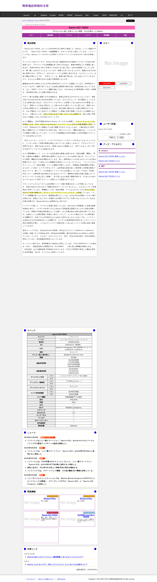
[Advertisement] (92, 5)
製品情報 (50, 35)
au (35, 15)
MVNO (61, 15)
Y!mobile (52, 15)
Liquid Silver (107, 83)
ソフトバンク (30, 20)
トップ (24, 20)
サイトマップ (31, 579)
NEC (87, 15)
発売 (41, 448)
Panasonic (78, 15)
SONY (104, 15)
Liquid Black (123, 83)
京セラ (130, 15)
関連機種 (106, 35)
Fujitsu (95, 15)
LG (122, 15)
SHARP (70, 15)
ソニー (36, 20)
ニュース (88, 35)
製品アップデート (47, 437)
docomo (26, 15)
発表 (41, 458)
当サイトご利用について (46, 579)
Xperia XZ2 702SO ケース (109, 161)
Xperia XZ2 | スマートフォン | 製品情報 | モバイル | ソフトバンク (54, 557)
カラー (31, 35)
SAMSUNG (113, 15)
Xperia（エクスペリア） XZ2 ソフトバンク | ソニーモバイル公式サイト (56, 564)
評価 (125, 35)
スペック (69, 35)
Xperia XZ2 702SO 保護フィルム (112, 156)
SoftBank (44, 15)
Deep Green (107, 87)
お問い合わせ (61, 579)
